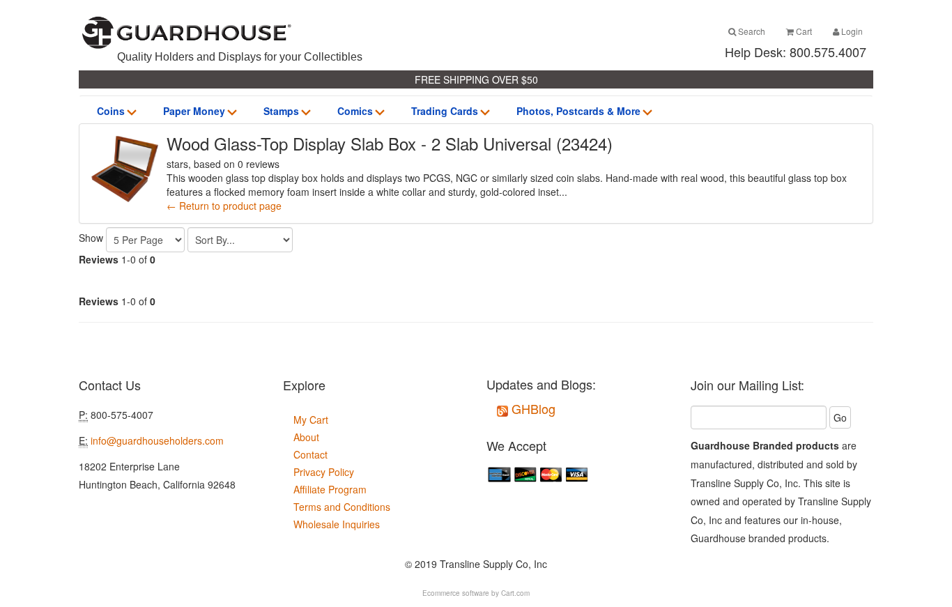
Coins (111, 111)
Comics (355, 111)
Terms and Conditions (341, 507)
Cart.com (515, 593)
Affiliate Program (330, 489)
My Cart (310, 420)
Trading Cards (444, 111)
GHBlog (531, 408)
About (306, 437)
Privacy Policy (323, 472)
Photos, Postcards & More (578, 111)
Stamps (281, 111)
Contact (310, 454)
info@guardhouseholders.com (157, 440)
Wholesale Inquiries (336, 524)
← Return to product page (224, 206)
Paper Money (194, 111)
